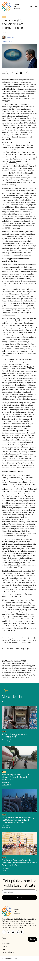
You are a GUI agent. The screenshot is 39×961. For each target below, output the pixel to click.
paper (29, 366)
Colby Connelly (6, 784)
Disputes (12, 161)
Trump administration (13, 594)
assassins (5, 198)
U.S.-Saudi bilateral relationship (13, 191)
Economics (5, 41)
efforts (17, 145)
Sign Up (19, 897)
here (27, 677)
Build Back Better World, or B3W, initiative (17, 87)
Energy (10, 41)
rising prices (6, 212)
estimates (20, 494)
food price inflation (29, 219)
